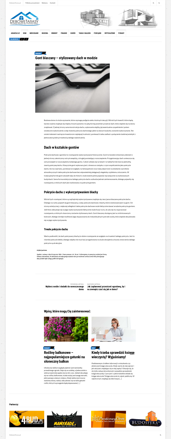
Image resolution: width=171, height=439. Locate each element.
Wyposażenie (110, 33)
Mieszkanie (34, 33)
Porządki (97, 33)
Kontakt (52, 3)
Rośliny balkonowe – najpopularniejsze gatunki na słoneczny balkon (64, 357)
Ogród (72, 33)
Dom (24, 33)
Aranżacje (15, 33)
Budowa (45, 33)
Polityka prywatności (32, 3)
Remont (54, 33)
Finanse (64, 33)
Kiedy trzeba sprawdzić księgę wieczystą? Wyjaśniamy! (113, 354)
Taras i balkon (85, 33)
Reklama (45, 3)
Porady (121, 33)
